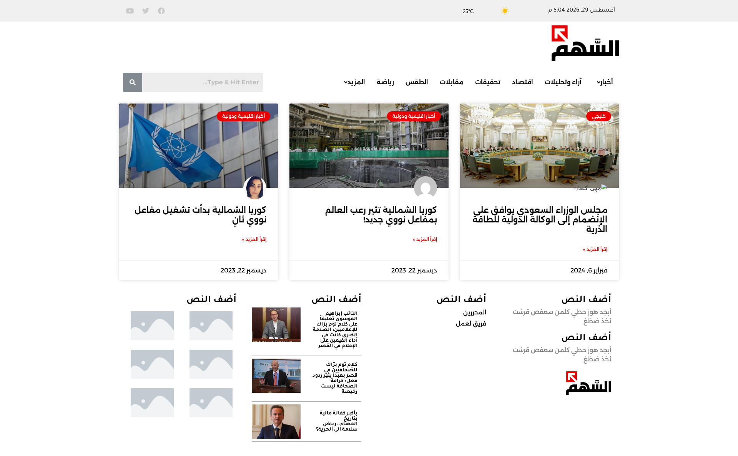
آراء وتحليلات (563, 82)
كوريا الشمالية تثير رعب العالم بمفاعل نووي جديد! (381, 214)
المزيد (356, 82)
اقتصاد (522, 82)
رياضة (385, 82)
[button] (603, 82)
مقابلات (452, 82)
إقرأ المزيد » (595, 249)
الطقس (417, 82)
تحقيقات (487, 82)
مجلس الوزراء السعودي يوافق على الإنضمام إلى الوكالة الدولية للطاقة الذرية (539, 219)
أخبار (606, 82)
